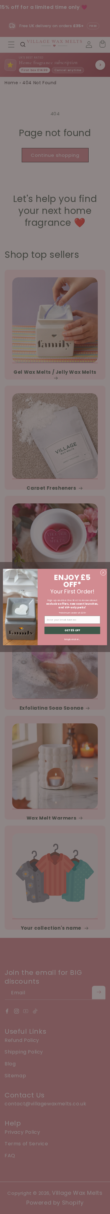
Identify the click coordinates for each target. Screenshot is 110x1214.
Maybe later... (72, 639)
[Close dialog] (103, 572)
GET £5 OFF (72, 630)
